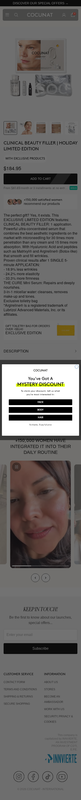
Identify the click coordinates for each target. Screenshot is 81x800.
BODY (40, 410)
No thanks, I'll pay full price (40, 424)
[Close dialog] (76, 366)
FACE (40, 402)
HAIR (40, 417)
